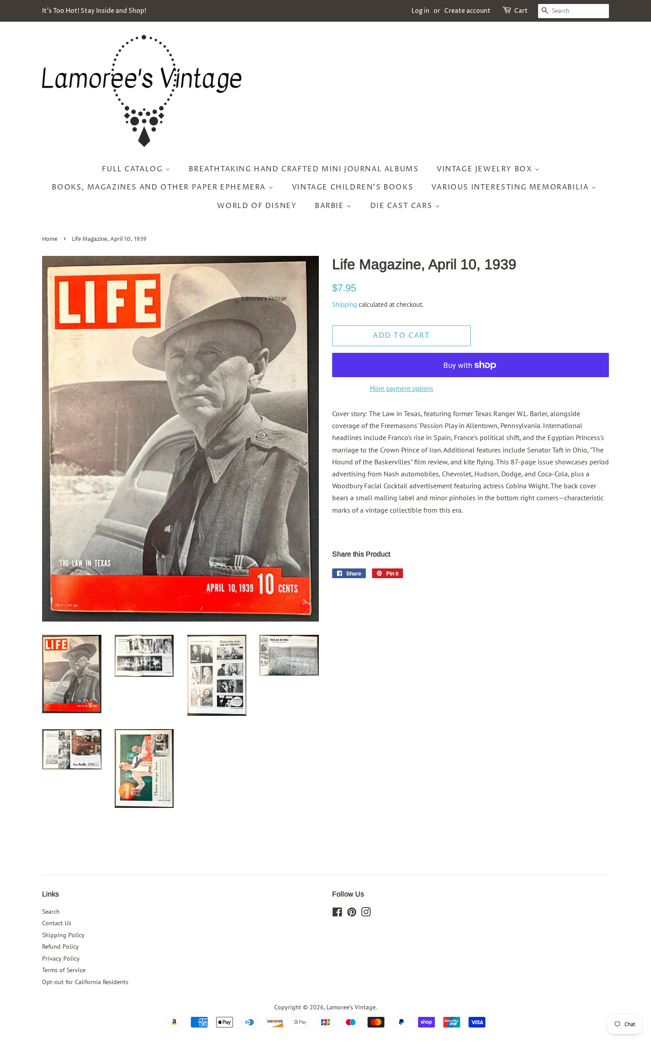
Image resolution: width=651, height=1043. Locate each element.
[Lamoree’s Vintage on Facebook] (337, 914)
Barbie (330, 206)
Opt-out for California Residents (85, 982)
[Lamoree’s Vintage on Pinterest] (351, 914)
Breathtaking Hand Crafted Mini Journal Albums (303, 169)
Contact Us (56, 923)
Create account (467, 11)
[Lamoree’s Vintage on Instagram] (366, 914)
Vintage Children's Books (352, 187)
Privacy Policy (61, 958)
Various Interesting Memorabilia (511, 187)
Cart (521, 11)
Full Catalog (133, 169)
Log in (420, 11)
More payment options (401, 388)
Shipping (344, 304)
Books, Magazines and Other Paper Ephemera (160, 187)
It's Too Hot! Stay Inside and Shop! (94, 11)
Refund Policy (60, 946)
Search (51, 912)
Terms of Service (63, 970)
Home (50, 239)
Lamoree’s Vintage (351, 1007)
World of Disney (257, 206)
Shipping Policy (63, 935)
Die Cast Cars (402, 206)
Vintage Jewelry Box (486, 169)
